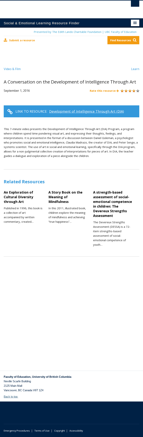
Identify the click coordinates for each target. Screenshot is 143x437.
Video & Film (12, 69)
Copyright (59, 430)
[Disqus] (71, 318)
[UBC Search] (135, 5)
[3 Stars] (129, 90)
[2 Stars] (126, 90)
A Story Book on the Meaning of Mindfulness (65, 197)
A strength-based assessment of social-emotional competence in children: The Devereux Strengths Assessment (112, 204)
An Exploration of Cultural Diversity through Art (18, 197)
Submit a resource (22, 40)
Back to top (11, 396)
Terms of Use (42, 430)
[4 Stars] (133, 90)
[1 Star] (122, 90)
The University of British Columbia (61, 8)
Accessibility (76, 430)
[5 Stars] (137, 90)
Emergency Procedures (17, 430)
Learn (135, 69)
